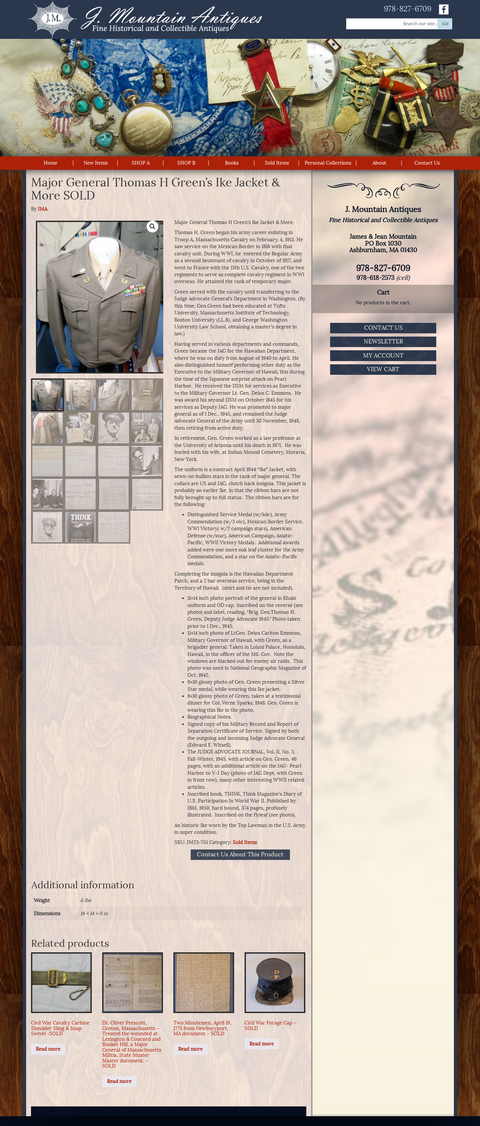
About (379, 163)
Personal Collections (328, 163)
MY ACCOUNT (383, 355)
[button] (152, 226)
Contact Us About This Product (240, 854)
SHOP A (141, 163)
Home (50, 163)
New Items (96, 163)
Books (232, 163)
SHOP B (186, 163)
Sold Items (277, 163)
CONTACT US (383, 327)
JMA (42, 209)
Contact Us (427, 163)
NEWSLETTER (383, 341)
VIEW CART (383, 369)
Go (445, 23)
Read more (48, 1049)
